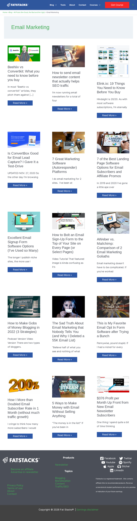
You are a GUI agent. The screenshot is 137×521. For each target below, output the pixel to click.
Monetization (63, 480)
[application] (55, 5)
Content (60, 483)
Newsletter (61, 464)
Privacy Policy (15, 485)
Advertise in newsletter (24, 472)
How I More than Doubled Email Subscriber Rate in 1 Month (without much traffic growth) (23, 408)
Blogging (60, 478)
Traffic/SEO (62, 486)
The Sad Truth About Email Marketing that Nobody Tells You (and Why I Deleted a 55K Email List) (68, 331)
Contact (12, 493)
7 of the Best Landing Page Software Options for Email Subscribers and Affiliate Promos (113, 167)
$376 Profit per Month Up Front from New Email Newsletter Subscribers (113, 406)
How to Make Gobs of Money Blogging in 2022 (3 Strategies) (23, 327)
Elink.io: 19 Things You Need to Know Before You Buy (111, 88)
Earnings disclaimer (87, 509)
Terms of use (15, 488)
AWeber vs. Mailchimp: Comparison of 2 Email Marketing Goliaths (109, 247)
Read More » (20, 103)
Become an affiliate (22, 469)
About (10, 490)
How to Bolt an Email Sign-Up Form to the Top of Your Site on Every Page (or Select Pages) (68, 243)
